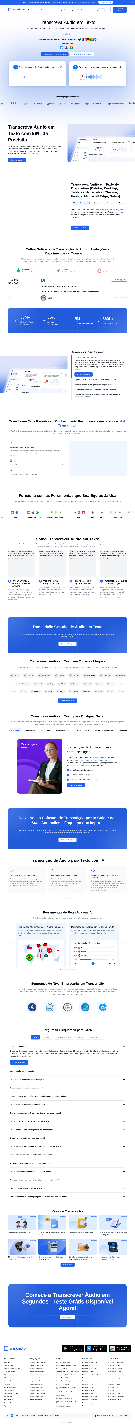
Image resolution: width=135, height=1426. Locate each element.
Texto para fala (8, 1396)
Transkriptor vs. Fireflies (115, 1371)
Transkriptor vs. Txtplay (114, 1399)
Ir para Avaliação (117, 280)
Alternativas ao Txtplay (88, 1402)
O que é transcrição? (19, 1046)
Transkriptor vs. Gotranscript (116, 1374)
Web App (97, 203)
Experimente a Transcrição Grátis (55, 54)
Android (122, 203)
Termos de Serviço (42, 1415)
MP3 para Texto (8, 1374)
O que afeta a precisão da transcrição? (26, 1088)
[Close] (133, 2)
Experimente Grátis (76, 785)
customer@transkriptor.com (105, 1415)
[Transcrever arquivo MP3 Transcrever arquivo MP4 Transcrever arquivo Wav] (61, 67)
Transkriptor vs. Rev (113, 1387)
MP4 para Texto (8, 1378)
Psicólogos (15, 730)
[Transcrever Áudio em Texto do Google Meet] (72, 47)
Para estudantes (8, 1399)
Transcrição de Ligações (11, 1393)
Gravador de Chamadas (63, 1362)
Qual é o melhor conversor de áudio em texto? (29, 1121)
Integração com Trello (36, 1399)
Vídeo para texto (8, 1365)
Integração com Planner (37, 1387)
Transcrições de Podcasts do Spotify (66, 1374)
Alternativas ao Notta (88, 1381)
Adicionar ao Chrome (80, 227)
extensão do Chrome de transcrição (108, 210)
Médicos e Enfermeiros (104, 730)
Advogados (30, 730)
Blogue (57, 1415)
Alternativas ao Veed (87, 1406)
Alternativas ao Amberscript (89, 1362)
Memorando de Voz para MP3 (64, 1406)
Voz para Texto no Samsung (64, 1398)
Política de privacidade (28, 1415)
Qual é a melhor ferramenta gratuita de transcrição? (31, 1130)
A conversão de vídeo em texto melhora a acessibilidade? (34, 1180)
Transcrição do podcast (10, 1390)
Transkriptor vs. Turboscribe (116, 1396)
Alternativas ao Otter (87, 1384)
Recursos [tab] (47, 1037)
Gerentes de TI (83, 730)
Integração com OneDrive (37, 1393)
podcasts (30, 1054)
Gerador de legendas (10, 1371)
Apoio (51, 1415)
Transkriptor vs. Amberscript (116, 1362)
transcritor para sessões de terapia (91, 760)
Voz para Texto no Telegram (64, 1381)
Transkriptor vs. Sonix (114, 1390)
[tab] (28, 270)
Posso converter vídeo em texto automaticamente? (31, 1155)
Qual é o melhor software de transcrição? (27, 1105)
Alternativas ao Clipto (88, 1365)
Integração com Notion (36, 1368)
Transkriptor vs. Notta (114, 1381)
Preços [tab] (80, 1037)
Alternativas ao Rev (87, 1387)
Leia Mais (66, 34)
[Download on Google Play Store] (73, 1348)
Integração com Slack (36, 1374)
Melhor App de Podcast (62, 1384)
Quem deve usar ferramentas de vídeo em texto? (30, 1172)
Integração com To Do (36, 1384)
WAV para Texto (8, 1381)
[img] (3, 512)
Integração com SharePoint (38, 1381)
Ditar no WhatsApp (61, 1368)
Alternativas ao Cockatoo (89, 1368)
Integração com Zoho (36, 1378)
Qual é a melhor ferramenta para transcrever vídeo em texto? (35, 1146)
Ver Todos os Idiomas (67, 700)
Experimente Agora (105, 2)
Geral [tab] (35, 1037)
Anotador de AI (8, 1362)
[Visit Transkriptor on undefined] (7, 1415)
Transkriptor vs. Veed (114, 1402)
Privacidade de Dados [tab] (64, 1037)
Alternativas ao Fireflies (88, 1371)
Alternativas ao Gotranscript (90, 1374)
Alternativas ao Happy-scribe (90, 1378)
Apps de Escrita (60, 1395)
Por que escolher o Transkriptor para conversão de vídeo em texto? (38, 1197)
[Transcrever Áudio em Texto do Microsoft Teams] (67, 47)
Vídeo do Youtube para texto (12, 1368)
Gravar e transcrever (10, 1387)
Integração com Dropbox (37, 1396)
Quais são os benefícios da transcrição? (27, 1080)
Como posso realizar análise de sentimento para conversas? (35, 1113)
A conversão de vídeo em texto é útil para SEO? (30, 1163)
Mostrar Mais (67, 1264)
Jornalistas (45, 730)
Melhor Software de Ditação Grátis (66, 1365)
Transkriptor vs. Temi (114, 1393)
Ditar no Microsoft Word (62, 1378)
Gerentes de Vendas (63, 730)
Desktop (110, 203)
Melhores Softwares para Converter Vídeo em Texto (66, 1388)
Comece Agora (67, 1317)
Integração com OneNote (37, 1390)
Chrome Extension (80, 203)
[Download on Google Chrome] (120, 1348)
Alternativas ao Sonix (88, 1390)
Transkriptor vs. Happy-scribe (116, 1378)
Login (87, 10)
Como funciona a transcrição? (23, 1071)
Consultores (123, 730)
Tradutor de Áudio (9, 1384)
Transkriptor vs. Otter (114, 1384)
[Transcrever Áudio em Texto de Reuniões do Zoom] (62, 47)
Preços (72, 10)
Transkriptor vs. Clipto (114, 1365)
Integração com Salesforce (37, 1371)
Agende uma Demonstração (101, 10)
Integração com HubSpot (37, 1365)
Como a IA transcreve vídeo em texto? (26, 1188)
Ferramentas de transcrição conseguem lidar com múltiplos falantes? (39, 1096)
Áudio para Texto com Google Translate (67, 1371)
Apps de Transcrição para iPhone (65, 1392)
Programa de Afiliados (10, 1402)
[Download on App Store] (96, 1348)
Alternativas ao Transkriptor (90, 1396)
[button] (80, 10)
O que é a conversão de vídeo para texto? (27, 1138)
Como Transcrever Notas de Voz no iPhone (66, 1402)
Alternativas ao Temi (87, 1393)
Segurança (7, 1406)
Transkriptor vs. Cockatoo (115, 1368)
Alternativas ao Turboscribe (89, 1399)
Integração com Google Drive (38, 1362)
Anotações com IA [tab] (95, 1037)
